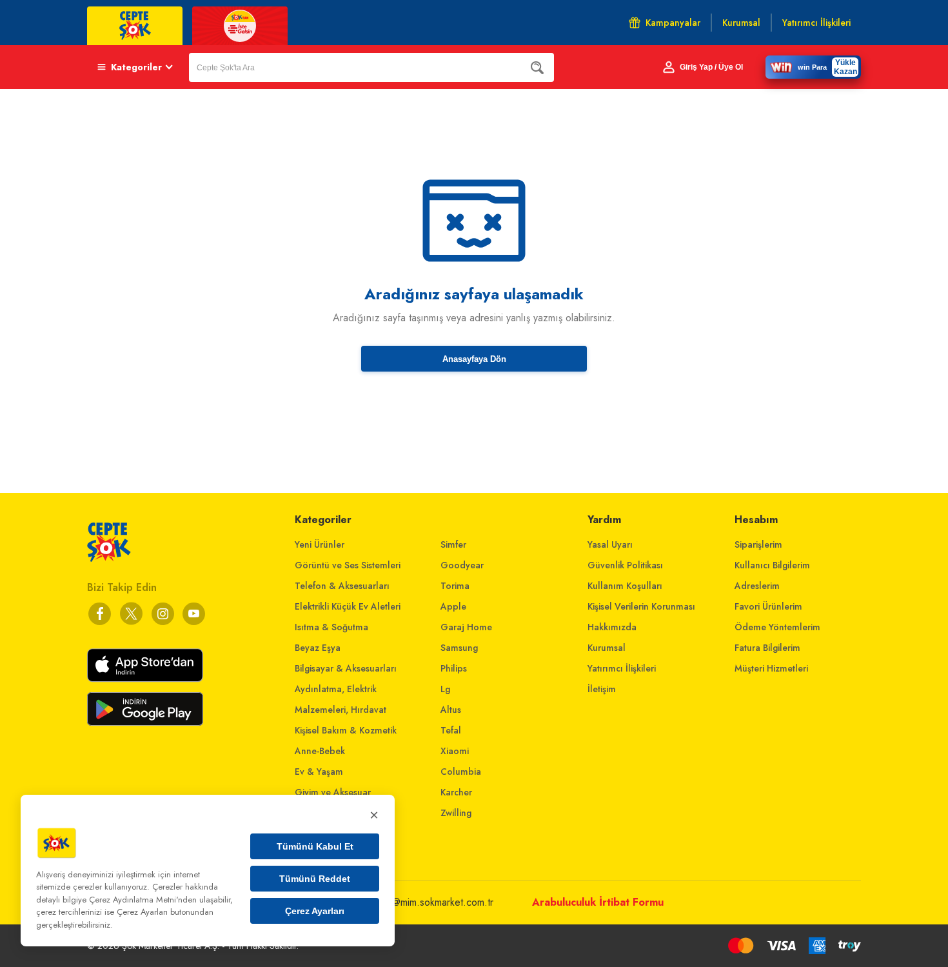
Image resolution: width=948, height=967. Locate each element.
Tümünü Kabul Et (315, 846)
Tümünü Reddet (314, 878)
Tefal (450, 730)
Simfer (453, 544)
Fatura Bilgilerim (767, 647)
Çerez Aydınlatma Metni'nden (143, 899)
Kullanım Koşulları (625, 585)
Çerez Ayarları (314, 911)
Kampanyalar (673, 22)
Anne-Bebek (320, 750)
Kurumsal (607, 647)
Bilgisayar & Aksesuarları (346, 668)
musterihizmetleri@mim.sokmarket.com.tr (407, 902)
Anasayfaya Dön (474, 359)
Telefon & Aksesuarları (342, 585)
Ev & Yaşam (319, 771)
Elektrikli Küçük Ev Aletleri (347, 606)
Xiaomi (454, 750)
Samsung (459, 647)
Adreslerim (757, 585)
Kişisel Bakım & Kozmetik (346, 730)
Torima (454, 585)
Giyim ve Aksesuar (333, 792)
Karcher (456, 792)
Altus (450, 709)
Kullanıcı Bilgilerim (772, 565)
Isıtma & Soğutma (331, 627)
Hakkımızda (612, 627)
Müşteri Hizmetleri (771, 668)
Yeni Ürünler (319, 544)
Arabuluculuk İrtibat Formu (598, 902)
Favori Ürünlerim (768, 606)
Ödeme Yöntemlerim (777, 627)
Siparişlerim (758, 544)
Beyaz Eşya (318, 647)
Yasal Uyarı (610, 544)
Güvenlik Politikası (625, 565)
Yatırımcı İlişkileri (622, 668)
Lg (445, 689)
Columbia (460, 771)
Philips (453, 668)
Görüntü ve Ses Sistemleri (347, 565)
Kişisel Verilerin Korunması (641, 606)
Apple (453, 606)
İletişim (602, 689)
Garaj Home (466, 627)
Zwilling (455, 812)
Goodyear (462, 565)
